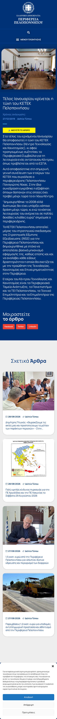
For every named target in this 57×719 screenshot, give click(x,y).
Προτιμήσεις (28, 712)
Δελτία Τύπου (24, 118)
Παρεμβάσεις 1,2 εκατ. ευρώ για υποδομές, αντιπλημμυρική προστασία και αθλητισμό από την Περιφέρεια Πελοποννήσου (28, 627)
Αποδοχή (28, 697)
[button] (52, 666)
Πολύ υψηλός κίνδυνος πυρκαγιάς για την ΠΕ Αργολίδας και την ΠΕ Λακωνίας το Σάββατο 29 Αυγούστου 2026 (28, 492)
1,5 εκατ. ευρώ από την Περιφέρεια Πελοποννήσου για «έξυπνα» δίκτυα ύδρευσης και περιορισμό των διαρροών (27, 559)
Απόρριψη (29, 704)
